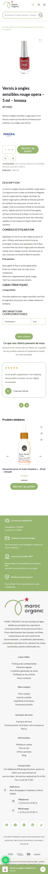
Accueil (5, 27)
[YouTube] (24, 825)
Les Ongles (6, 29)
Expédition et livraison (24, 701)
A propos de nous (24, 721)
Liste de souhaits (24, 697)
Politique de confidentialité (24, 663)
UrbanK (24, 480)
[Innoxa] (9, 134)
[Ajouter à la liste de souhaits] (5, 158)
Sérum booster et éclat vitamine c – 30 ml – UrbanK (23, 470)
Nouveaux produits (24, 704)
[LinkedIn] (32, 825)
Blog (24, 755)
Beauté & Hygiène (17, 27)
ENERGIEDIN (36, 837)
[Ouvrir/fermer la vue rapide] (41, 440)
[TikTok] (41, 825)
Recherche (40, 15)
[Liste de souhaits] (33, 5)
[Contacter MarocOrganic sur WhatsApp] (5, 859)
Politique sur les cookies (24, 674)
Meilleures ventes (24, 744)
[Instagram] (15, 825)
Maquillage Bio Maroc (34, 27)
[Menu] (44, 5)
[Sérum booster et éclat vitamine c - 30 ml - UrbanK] (24, 445)
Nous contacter (24, 678)
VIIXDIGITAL (9, 840)
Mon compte (24, 693)
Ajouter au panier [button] (24, 486)
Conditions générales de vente (24, 671)
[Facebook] (6, 825)
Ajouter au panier (28, 149)
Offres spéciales (24, 751)
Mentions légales (24, 667)
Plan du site (24, 748)
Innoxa (15, 170)
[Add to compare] (13, 158)
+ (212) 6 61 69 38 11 (27, 803)
